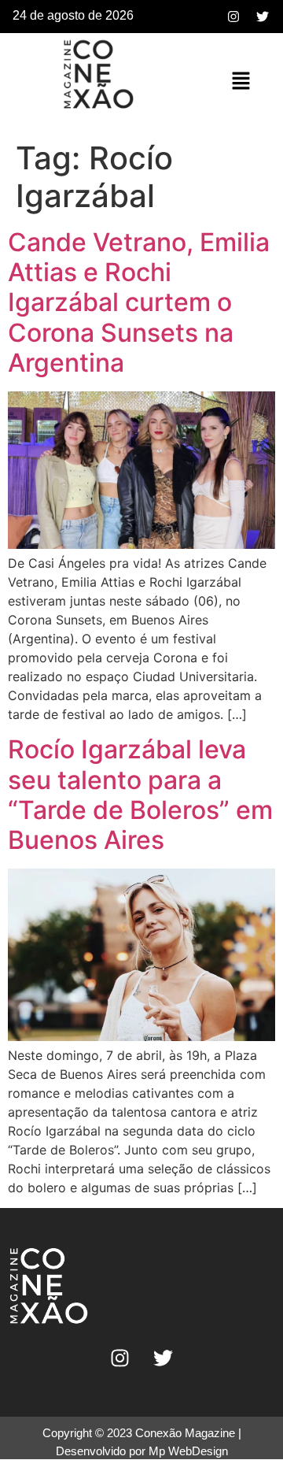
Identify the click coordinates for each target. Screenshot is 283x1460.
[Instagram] (233, 16)
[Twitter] (262, 16)
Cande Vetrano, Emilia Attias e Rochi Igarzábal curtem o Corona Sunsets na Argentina (139, 303)
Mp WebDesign (188, 1451)
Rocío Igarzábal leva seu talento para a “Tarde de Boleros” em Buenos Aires (140, 794)
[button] (240, 81)
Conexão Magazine (185, 1433)
